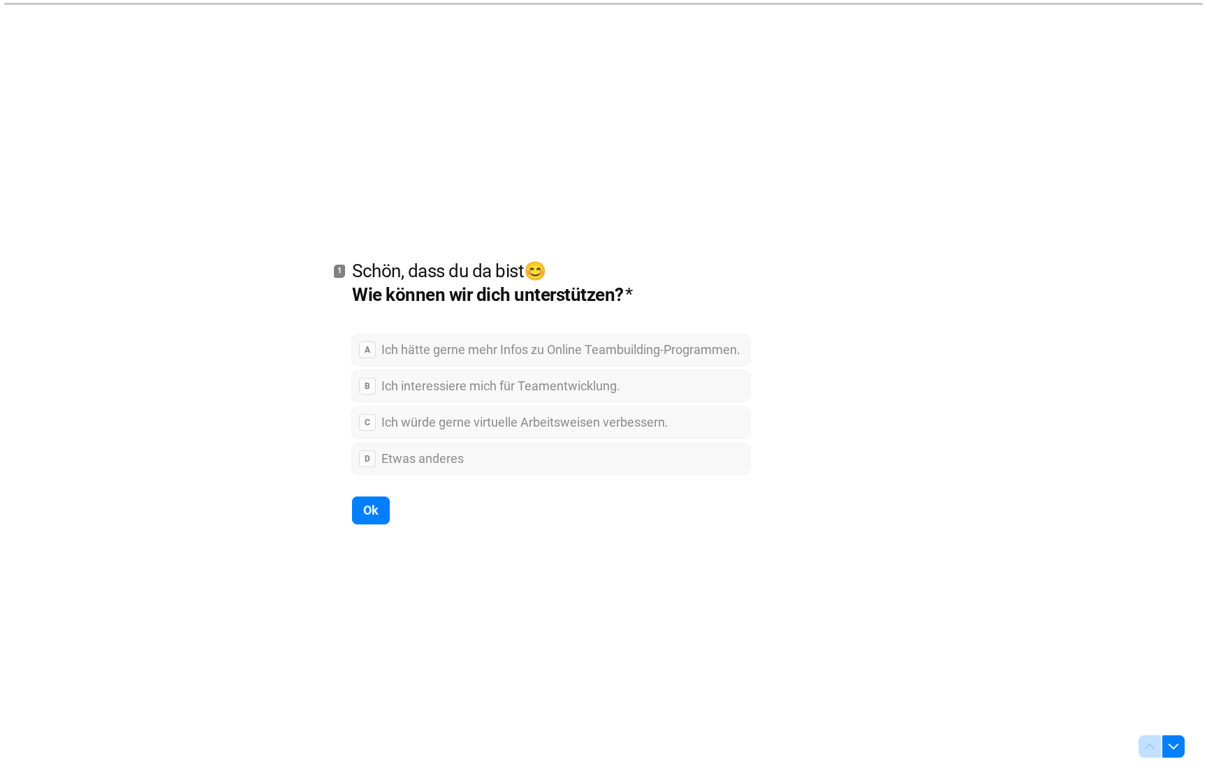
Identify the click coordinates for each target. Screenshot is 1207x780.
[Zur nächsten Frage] (1173, 746)
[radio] (551, 349)
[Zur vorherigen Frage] (1150, 746)
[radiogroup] (551, 404)
